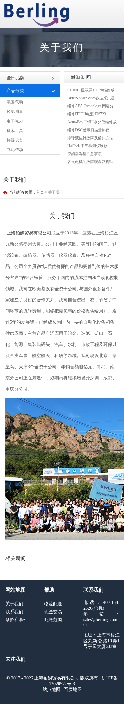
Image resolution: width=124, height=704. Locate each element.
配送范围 (53, 619)
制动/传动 (15, 149)
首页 (40, 192)
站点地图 (51, 689)
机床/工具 (15, 130)
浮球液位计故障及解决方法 (90, 138)
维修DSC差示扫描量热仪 (88, 130)
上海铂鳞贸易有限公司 (36, 15)
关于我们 (55, 192)
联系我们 (14, 611)
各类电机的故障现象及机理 (90, 162)
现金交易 (53, 611)
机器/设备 (15, 140)
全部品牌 (15, 77)
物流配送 (53, 603)
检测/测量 (15, 111)
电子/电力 (15, 121)
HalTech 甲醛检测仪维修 (87, 146)
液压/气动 (15, 102)
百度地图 (73, 689)
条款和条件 (16, 619)
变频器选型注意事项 (84, 154)
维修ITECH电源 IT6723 (86, 114)
